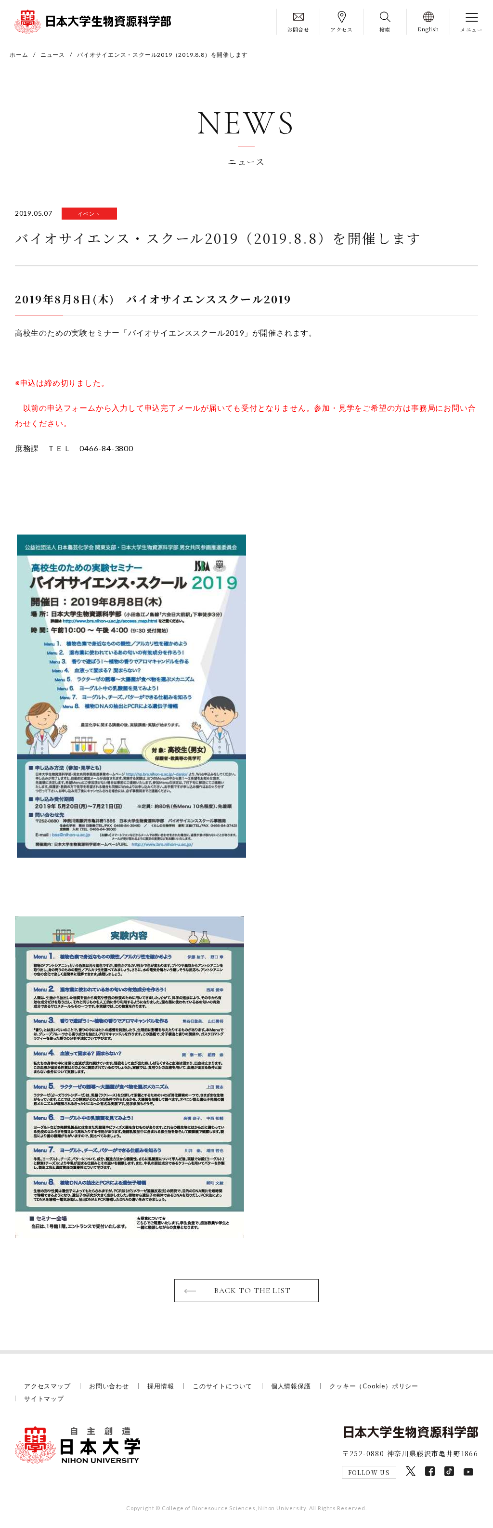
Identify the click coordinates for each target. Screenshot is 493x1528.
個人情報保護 (291, 1386)
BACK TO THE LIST (252, 1290)
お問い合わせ (109, 1386)
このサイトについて (222, 1386)
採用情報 (160, 1386)
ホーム (19, 54)
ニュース (52, 54)
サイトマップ (44, 1398)
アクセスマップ (47, 1386)
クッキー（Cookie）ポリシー (373, 1386)
